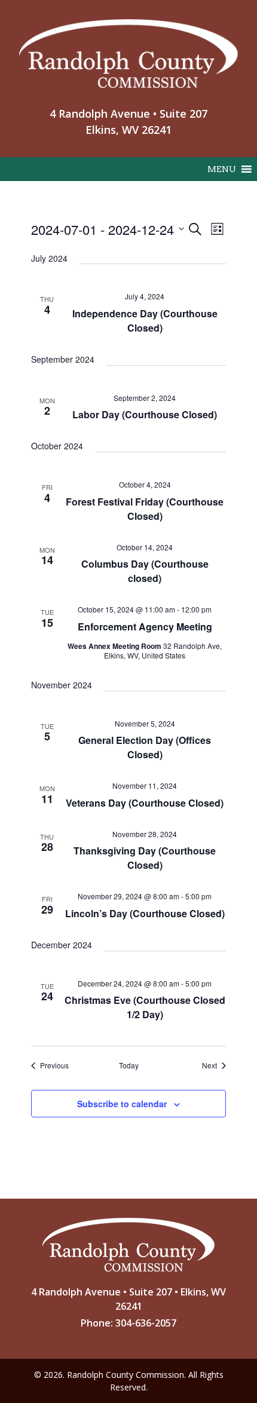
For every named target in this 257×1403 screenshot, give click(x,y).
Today (129, 1065)
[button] (221, 169)
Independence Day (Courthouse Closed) (145, 321)
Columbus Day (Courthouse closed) (145, 571)
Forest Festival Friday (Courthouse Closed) (145, 509)
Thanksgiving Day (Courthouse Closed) (145, 858)
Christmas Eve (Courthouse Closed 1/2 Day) (145, 1007)
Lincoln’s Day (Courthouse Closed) (145, 913)
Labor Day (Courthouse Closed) (144, 414)
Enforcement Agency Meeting (145, 626)
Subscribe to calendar (122, 1104)
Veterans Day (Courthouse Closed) (145, 803)
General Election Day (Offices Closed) (144, 747)
